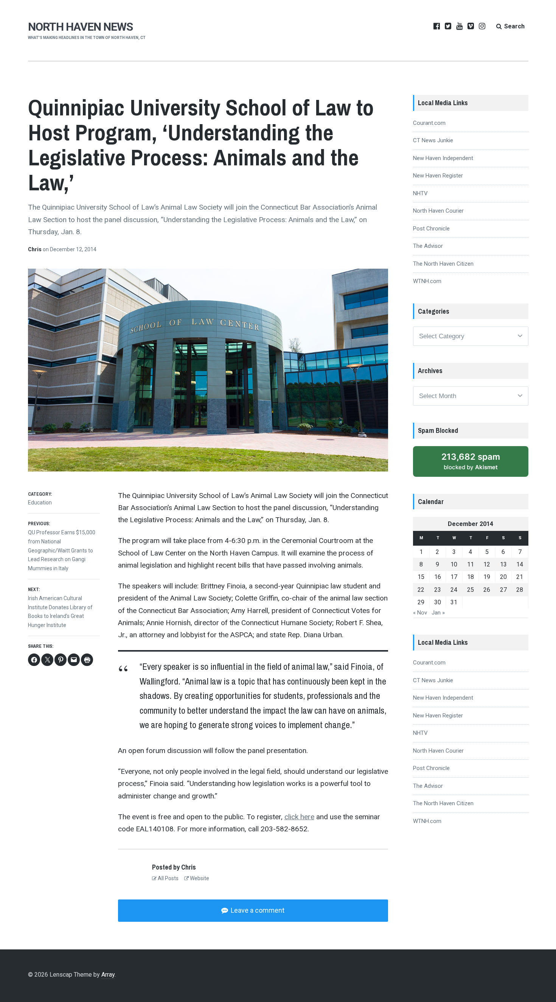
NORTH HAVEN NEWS (80, 26)
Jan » (438, 612)
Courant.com (429, 123)
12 (486, 564)
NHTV (420, 193)
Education (40, 502)
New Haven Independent (443, 158)
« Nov (420, 612)
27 (503, 589)
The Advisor (428, 246)
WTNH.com (427, 281)
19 (486, 576)
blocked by (470, 461)
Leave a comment (256, 910)
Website (199, 878)
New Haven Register (438, 175)
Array (108, 974)
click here (299, 816)
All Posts (168, 878)
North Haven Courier (438, 210)
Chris (35, 249)
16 (437, 576)
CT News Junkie (433, 140)
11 (470, 564)
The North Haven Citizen (443, 263)
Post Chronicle (431, 228)
